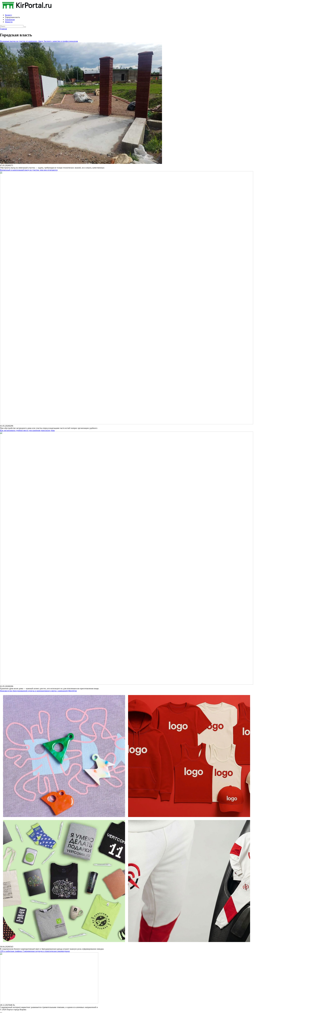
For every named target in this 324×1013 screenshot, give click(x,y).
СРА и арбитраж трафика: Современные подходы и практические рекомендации (35, 951)
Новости (9, 22)
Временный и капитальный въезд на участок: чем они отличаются (28, 170)
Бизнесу (8, 15)
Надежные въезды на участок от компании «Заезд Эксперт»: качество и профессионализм (39, 41)
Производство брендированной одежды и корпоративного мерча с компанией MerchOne (38, 691)
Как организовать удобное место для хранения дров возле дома (27, 430)
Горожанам (10, 19)
